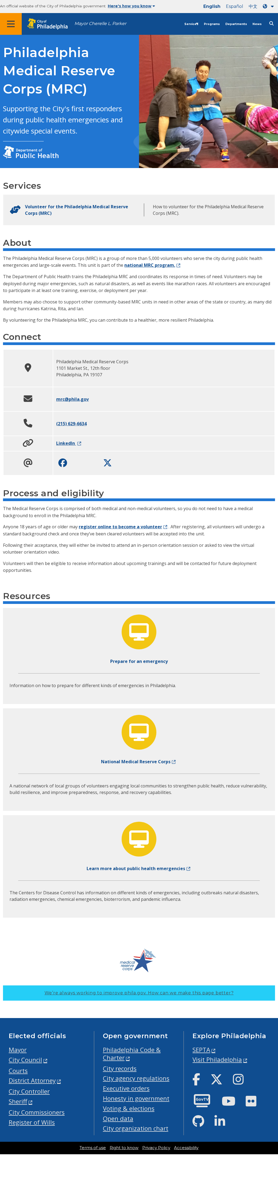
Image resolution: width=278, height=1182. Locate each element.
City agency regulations (136, 1078)
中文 (253, 6)
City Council (25, 1060)
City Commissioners (37, 1112)
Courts (18, 1070)
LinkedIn (66, 443)
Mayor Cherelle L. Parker (100, 23)
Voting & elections (128, 1108)
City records (120, 1068)
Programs (212, 24)
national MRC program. (149, 265)
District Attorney (32, 1080)
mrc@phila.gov (72, 399)
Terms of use (93, 1147)
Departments (236, 24)
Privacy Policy (156, 1147)
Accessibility (186, 1147)
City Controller (29, 1091)
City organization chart (135, 1128)
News (257, 24)
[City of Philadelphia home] (50, 24)
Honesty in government (136, 1098)
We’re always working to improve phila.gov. (139, 992)
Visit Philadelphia (217, 1059)
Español (234, 6)
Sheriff (18, 1101)
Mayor (18, 1050)
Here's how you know (129, 6)
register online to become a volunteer (120, 527)
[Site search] (271, 23)
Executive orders (126, 1088)
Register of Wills (32, 1122)
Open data (118, 1118)
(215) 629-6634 (71, 424)
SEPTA (201, 1050)
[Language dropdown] (269, 6)
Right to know (124, 1147)
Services (191, 24)
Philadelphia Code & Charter (132, 1054)
